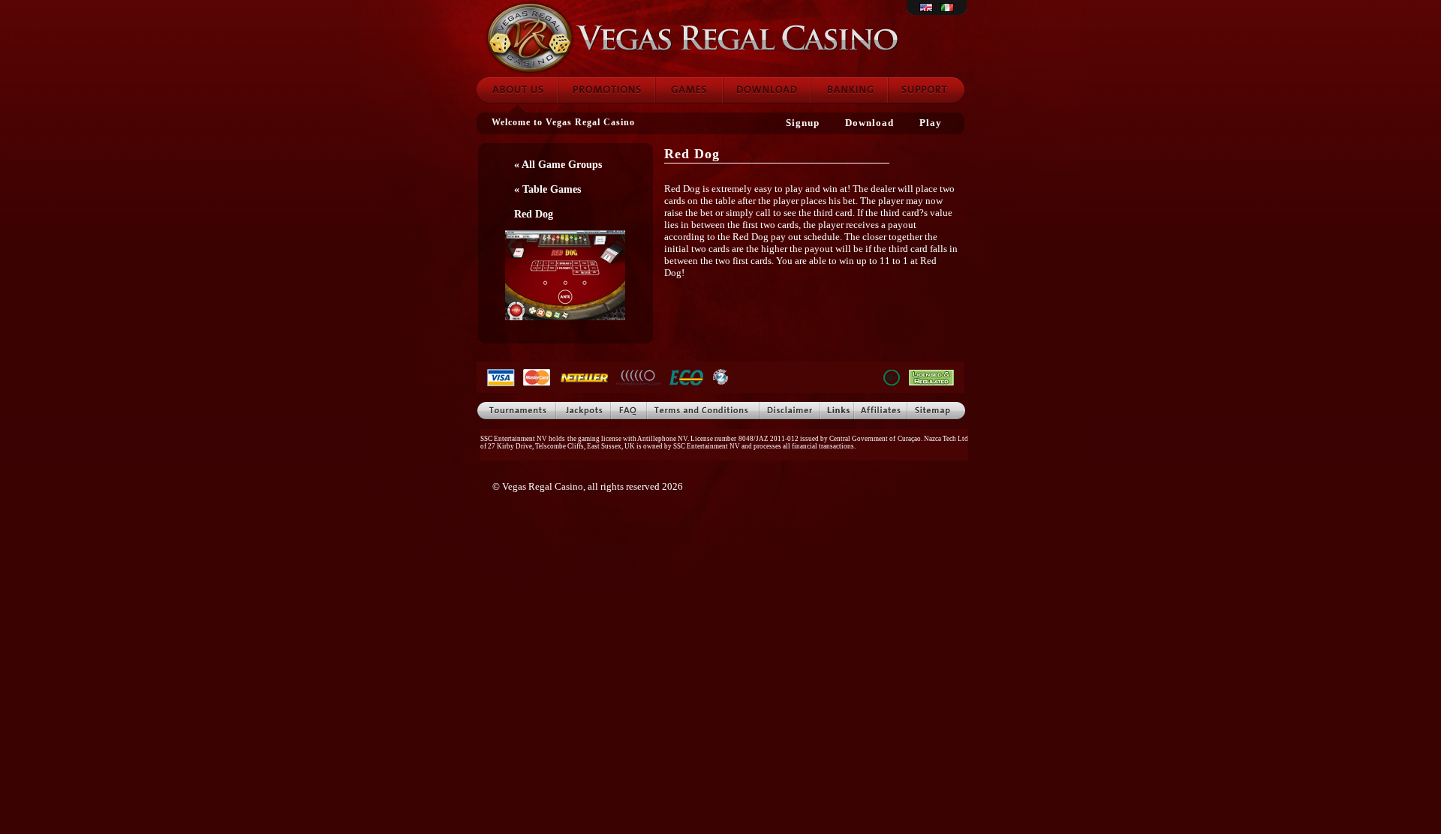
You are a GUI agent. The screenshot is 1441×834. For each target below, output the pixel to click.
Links (837, 411)
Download (767, 90)
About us (516, 90)
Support (926, 90)
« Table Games (547, 189)
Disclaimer (790, 411)
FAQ (629, 411)
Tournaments (516, 411)
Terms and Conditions (703, 411)
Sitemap (936, 411)
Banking (849, 90)
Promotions (606, 90)
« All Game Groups (558, 164)
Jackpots (583, 411)
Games (689, 90)
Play (930, 122)
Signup (803, 122)
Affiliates (880, 411)
